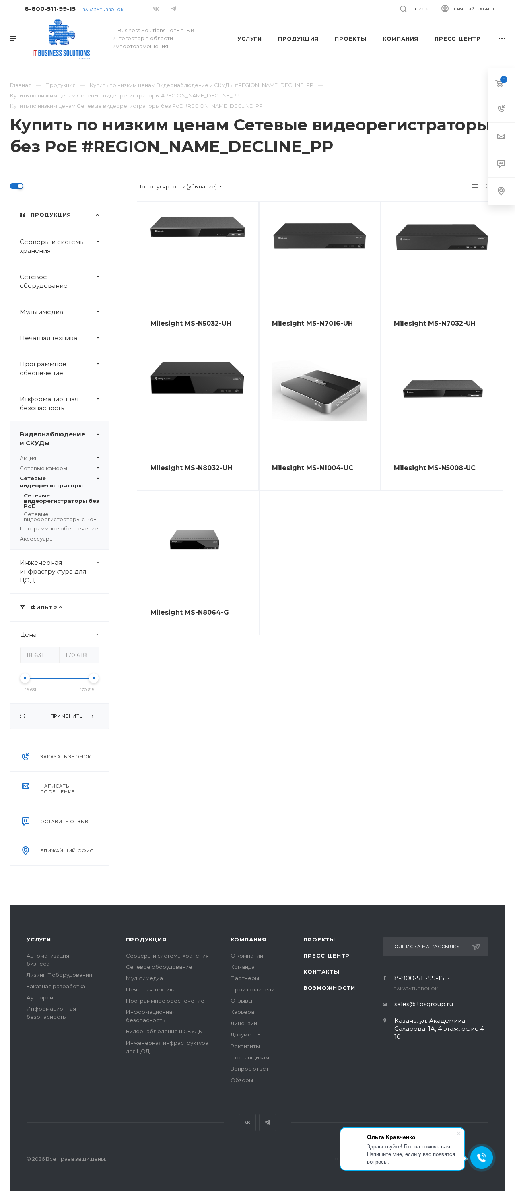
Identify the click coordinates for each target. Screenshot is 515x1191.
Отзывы (241, 1000)
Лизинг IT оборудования (59, 975)
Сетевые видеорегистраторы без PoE (61, 500)
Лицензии (244, 1023)
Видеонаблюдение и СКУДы (52, 438)
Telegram (267, 1122)
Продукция (146, 939)
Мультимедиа (41, 312)
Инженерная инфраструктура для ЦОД (53, 571)
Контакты (321, 971)
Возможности (329, 988)
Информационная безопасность (49, 403)
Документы (246, 1034)
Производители (252, 989)
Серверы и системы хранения (52, 246)
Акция (28, 458)
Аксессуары (37, 538)
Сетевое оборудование (44, 281)
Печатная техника (48, 338)
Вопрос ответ (250, 1068)
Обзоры (242, 1080)
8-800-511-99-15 (50, 8)
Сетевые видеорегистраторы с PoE (60, 516)
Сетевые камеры (43, 468)
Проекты (319, 939)
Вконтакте (247, 1122)
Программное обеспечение (43, 368)
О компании (247, 955)
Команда (243, 967)
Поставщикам (250, 1057)
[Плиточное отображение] (475, 186)
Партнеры (245, 978)
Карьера (242, 1012)
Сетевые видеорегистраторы (51, 482)
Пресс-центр (326, 955)
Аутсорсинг (43, 997)
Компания (248, 939)
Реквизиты (245, 1046)
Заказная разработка (56, 986)
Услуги (39, 939)
